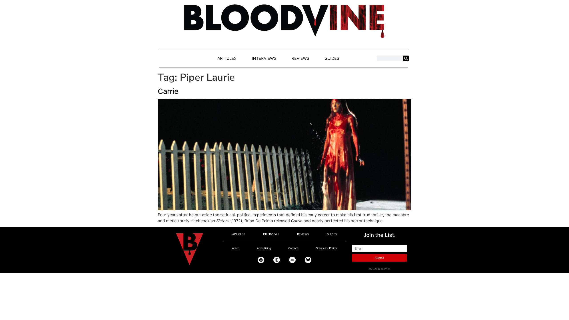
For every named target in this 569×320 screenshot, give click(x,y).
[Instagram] (276, 260)
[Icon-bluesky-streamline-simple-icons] (308, 260)
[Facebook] (261, 260)
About (235, 248)
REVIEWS (300, 58)
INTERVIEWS (264, 58)
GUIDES (332, 58)
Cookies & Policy (326, 248)
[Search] (406, 58)
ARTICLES (226, 58)
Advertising (264, 248)
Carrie (168, 91)
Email (357, 243)
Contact (293, 248)
